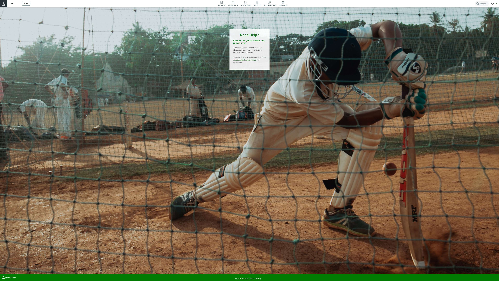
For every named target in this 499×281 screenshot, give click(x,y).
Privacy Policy (255, 278)
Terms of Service (241, 278)
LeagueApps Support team (244, 60)
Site (26, 3)
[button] (12, 3)
